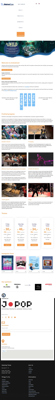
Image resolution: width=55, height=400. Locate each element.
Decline (4, 399)
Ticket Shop (7, 244)
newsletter (27, 86)
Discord (6, 90)
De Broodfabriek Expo (6, 346)
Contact (21, 27)
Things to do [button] (20, 16)
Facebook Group (13, 90)
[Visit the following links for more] (2, 317)
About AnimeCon (21, 4)
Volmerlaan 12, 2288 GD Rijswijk (8, 348)
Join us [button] (20, 10)
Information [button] (20, 21)
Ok (1, 399)
